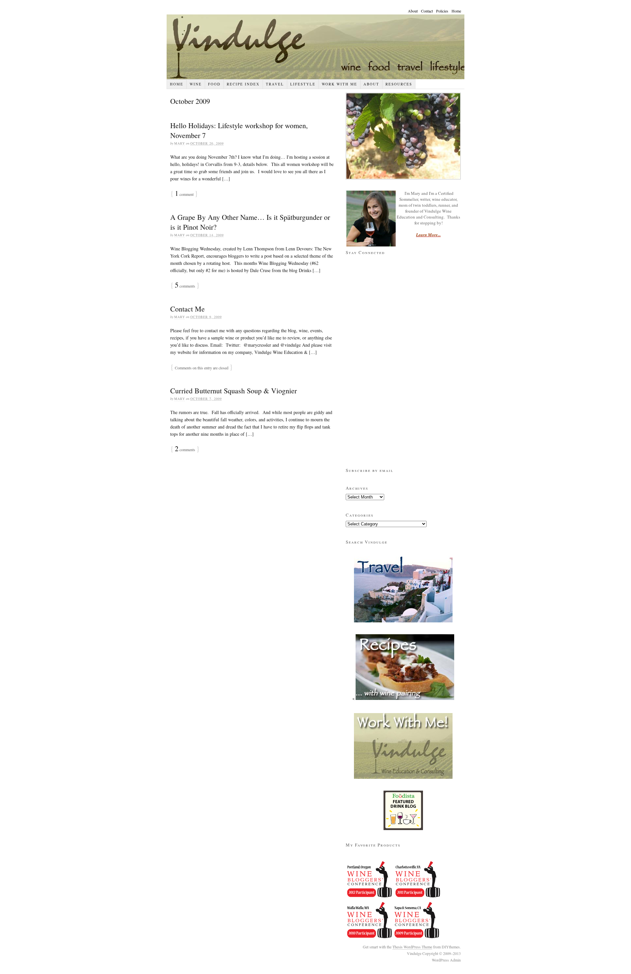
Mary (179, 143)
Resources (399, 83)
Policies (442, 10)
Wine (196, 83)
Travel (275, 83)
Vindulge (322, 46)
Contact (427, 10)
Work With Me (339, 83)
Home (456, 10)
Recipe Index (243, 83)
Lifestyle (303, 83)
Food (214, 83)
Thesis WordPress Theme (412, 946)
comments (185, 449)
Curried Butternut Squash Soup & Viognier (233, 390)
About (413, 10)
